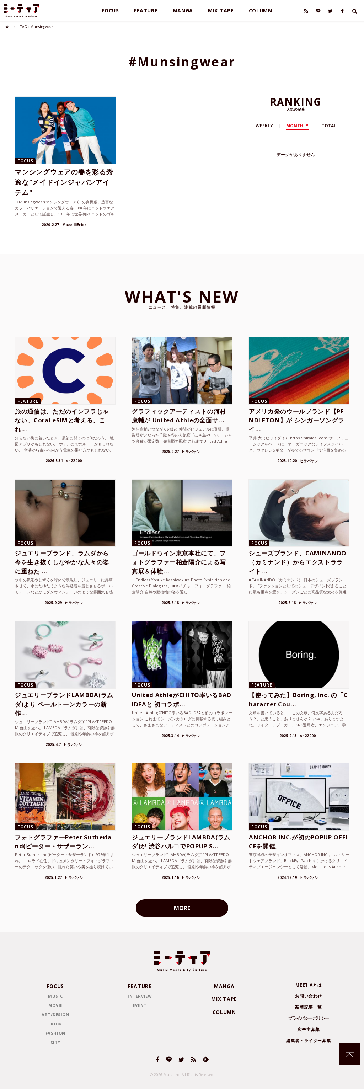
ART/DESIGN (55, 1014)
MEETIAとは (308, 985)
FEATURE (146, 10)
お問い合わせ (308, 996)
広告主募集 (309, 1029)
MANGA (183, 10)
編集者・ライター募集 (308, 1040)
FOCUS (110, 10)
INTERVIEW (140, 996)
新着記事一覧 (308, 1007)
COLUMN (260, 10)
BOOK (55, 1023)
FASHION (55, 1033)
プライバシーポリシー (308, 1018)
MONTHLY (297, 126)
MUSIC (55, 996)
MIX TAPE (221, 10)
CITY (55, 1042)
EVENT (140, 1005)
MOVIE (55, 1005)
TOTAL (329, 126)
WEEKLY (264, 126)
